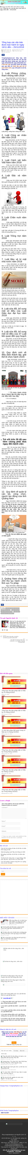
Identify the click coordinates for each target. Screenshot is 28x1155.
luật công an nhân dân (6, 611)
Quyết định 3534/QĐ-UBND (18, 587)
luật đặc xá (16, 611)
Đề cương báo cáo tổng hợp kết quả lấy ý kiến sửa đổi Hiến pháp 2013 (13, 938)
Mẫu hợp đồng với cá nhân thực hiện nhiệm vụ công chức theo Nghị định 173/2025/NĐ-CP (18, 922)
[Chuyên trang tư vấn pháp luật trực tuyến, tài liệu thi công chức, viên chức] (14, 2)
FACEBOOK (10, 1151)
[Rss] (12, 1136)
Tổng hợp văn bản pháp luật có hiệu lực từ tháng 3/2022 (14, 711)
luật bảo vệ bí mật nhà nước (12, 608)
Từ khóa (16, 1050)
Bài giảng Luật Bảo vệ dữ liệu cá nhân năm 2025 (13, 855)
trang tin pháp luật (16, 1044)
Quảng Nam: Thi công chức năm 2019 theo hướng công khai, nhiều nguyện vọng (14, 1062)
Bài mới (22, 1050)
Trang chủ (4, 6)
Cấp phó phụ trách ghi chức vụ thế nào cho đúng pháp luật (14, 1067)
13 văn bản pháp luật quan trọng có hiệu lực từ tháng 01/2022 (13, 731)
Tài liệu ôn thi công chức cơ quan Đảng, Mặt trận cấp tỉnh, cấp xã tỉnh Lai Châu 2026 (13, 858)
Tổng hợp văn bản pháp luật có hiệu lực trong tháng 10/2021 (14, 790)
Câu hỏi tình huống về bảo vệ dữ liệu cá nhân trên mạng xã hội (13, 849)
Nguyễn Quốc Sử (7, 49)
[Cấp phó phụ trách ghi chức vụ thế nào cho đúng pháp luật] (1, 1066)
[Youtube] (15, 1136)
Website (4, 831)
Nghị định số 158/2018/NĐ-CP (14, 361)
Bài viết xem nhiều (6, 1050)
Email (4, 826)
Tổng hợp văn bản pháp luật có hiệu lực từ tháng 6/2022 (14, 691)
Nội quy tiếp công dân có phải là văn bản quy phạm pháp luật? (10, 636)
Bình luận (4, 1053)
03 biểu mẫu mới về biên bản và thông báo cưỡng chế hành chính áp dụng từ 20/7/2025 (14, 933)
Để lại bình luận (18, 51)
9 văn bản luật (6, 64)
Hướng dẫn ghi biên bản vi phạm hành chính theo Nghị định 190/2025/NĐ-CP (12, 927)
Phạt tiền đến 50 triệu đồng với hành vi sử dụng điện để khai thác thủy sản (13, 1056)
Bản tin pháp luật (7, 51)
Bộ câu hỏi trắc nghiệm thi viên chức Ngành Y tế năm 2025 (12, 1078)
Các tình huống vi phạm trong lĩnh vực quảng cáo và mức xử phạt (13, 862)
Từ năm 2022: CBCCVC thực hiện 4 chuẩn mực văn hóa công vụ (14, 1072)
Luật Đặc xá (5, 207)
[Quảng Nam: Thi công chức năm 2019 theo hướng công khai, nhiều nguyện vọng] (1, 1061)
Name (4, 821)
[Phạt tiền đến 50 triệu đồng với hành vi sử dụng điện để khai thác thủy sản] (1, 1056)
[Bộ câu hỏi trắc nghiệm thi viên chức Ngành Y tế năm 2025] (1, 1077)
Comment (5, 807)
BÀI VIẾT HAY (12, 6)
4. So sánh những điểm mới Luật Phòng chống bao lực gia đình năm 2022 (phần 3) (13, 1015)
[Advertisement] (14, 26)
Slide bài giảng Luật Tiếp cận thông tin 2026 (13, 852)
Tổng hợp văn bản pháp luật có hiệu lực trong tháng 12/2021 (14, 751)
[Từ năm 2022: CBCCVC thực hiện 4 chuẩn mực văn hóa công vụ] (1, 1072)
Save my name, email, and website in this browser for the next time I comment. (14, 836)
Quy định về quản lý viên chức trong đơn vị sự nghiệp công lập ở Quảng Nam (17, 640)
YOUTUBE (18, 1151)
